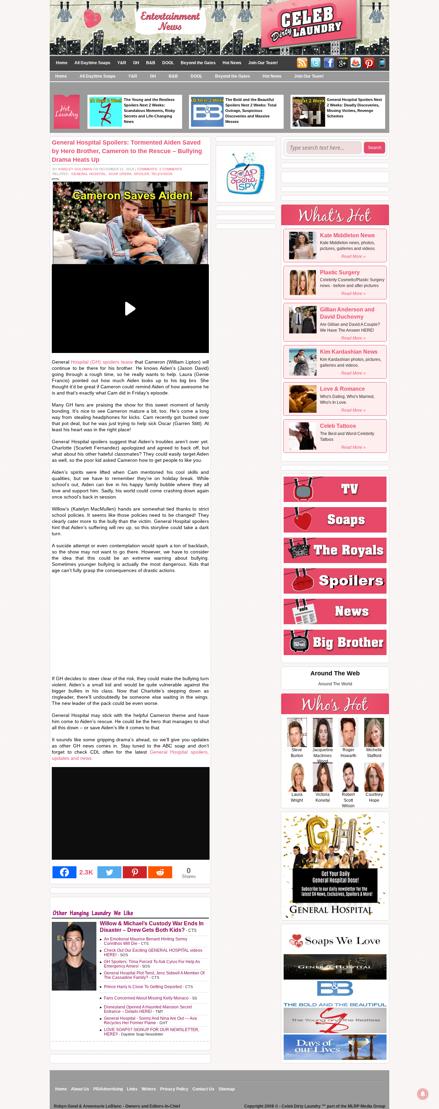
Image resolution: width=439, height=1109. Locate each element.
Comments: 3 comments (159, 169)
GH (136, 62)
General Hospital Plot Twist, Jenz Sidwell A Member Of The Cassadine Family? (154, 975)
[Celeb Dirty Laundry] (219, 27)
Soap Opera (120, 174)
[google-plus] (342, 62)
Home (62, 62)
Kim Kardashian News (349, 352)
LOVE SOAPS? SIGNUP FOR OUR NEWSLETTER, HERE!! (151, 1032)
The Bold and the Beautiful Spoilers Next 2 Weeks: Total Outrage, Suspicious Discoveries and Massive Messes (250, 111)
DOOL (168, 62)
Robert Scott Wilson (348, 800)
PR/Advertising (108, 1089)
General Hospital (88, 174)
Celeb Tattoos (338, 426)
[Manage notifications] (422, 1093)
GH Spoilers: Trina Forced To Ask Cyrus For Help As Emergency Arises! (152, 964)
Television (161, 174)
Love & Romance (342, 389)
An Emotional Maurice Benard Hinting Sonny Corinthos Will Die (145, 941)
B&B (150, 62)
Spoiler (141, 174)
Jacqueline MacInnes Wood (322, 755)
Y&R (121, 62)
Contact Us (203, 1089)
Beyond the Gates (198, 62)
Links (132, 1089)
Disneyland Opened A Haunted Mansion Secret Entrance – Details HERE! (148, 1009)
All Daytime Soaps (92, 62)
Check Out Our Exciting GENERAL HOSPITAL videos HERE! (153, 952)
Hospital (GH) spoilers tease (102, 362)
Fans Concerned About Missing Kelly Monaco (146, 998)
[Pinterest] (369, 62)
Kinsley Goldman (75, 169)
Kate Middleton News (347, 235)
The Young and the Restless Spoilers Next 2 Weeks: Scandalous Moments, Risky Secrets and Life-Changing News (149, 111)
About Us (80, 1089)
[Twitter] (315, 62)
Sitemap (226, 1089)
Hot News (232, 62)
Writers (149, 1089)
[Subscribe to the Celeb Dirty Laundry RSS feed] (302, 62)
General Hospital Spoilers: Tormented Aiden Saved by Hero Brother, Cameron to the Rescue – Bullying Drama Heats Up (127, 151)
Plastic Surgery (340, 272)
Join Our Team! (263, 62)
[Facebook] (329, 62)
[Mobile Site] (382, 62)
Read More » (353, 256)
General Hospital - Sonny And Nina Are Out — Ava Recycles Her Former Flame (150, 1020)
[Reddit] (160, 872)
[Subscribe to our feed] (355, 62)
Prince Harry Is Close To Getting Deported (143, 986)
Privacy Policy (174, 1089)
